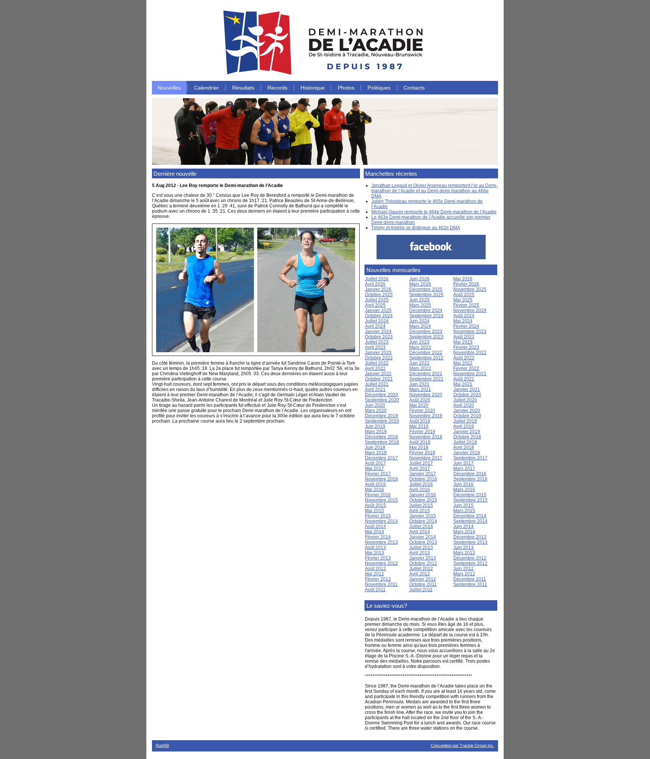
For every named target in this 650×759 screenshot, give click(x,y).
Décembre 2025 (425, 289)
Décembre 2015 (469, 494)
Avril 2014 (419, 531)
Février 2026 (466, 284)
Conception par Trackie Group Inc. (462, 745)
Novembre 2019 (425, 415)
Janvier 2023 (378, 352)
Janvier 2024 (378, 331)
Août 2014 (375, 526)
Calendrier (206, 88)
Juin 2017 (463, 463)
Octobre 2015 (423, 500)
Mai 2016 (374, 489)
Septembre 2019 (382, 421)
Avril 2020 (463, 405)
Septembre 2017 (470, 458)
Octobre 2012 (423, 563)
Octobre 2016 (423, 479)
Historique (313, 88)
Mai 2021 (462, 384)
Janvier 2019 (466, 431)
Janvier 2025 (378, 310)
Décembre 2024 (425, 310)
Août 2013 (375, 547)
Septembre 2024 (426, 315)
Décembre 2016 (469, 473)
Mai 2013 (374, 552)
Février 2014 (378, 537)
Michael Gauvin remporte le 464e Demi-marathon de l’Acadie (434, 211)
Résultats (243, 88)
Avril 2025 (375, 305)
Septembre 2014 (470, 521)
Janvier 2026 (378, 289)
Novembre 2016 (381, 479)
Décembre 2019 (381, 415)
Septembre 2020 (382, 400)
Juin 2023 (419, 342)
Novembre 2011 (381, 584)
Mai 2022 (462, 363)
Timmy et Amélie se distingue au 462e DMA (415, 227)
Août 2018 (419, 442)
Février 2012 (378, 579)
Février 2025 (466, 305)
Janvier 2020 (466, 410)
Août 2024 (463, 315)
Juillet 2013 (421, 547)
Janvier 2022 (378, 373)
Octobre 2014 (423, 521)
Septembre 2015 (470, 500)
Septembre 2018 (382, 442)
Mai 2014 (374, 531)
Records (277, 88)
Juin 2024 (419, 321)
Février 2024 (466, 326)
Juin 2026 (419, 278)
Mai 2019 (418, 426)
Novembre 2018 (425, 437)
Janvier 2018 (466, 452)
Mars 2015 (464, 510)
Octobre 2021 (379, 379)
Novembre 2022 (469, 352)
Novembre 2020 (425, 394)
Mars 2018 (376, 452)
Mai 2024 (462, 321)
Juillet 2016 (421, 484)
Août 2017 (375, 463)
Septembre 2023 (426, 336)
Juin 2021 (419, 384)
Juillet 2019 (465, 421)
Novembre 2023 (469, 331)
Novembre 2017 (425, 458)
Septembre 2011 (470, 584)
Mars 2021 (420, 389)
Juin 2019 (375, 426)
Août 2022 (463, 357)
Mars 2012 (464, 573)
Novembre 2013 (381, 542)
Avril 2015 (419, 510)
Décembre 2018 (381, 437)
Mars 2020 (376, 410)
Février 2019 (422, 431)
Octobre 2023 (379, 336)
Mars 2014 (464, 531)
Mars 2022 (420, 368)
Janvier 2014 (422, 537)
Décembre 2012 (469, 558)
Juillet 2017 (421, 463)
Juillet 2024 (377, 321)
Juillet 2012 (421, 568)
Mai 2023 (462, 342)
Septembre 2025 (426, 294)
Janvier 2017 (422, 473)
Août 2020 (419, 400)
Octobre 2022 (379, 357)
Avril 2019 (463, 426)
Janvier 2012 (422, 579)
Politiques (379, 88)
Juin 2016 (463, 484)
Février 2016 (378, 494)
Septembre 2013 (470, 542)
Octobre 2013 (423, 542)
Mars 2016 (464, 489)
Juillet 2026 (377, 278)
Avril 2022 (375, 368)
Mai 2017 (374, 468)
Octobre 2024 (379, 315)
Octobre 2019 (467, 415)
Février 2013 (378, 558)
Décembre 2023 (425, 331)
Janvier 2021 (466, 389)
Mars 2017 (464, 468)
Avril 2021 (375, 389)
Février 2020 (422, 410)
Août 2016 (375, 484)
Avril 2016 (419, 489)
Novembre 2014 (381, 521)
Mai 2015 (374, 510)
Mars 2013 (464, 552)
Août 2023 (463, 336)
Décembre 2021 (425, 373)
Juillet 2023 (377, 342)
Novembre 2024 (469, 310)
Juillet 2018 (465, 442)
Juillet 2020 (465, 400)
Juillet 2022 (377, 363)
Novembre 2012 (381, 563)
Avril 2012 (419, 573)
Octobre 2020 (467, 394)
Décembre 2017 (381, 458)
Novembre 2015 (381, 500)
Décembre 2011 (469, 579)
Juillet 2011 (421, 589)
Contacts (414, 88)
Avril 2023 (375, 347)
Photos (346, 88)
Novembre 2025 (469, 289)
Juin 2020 (375, 405)
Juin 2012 (463, 568)
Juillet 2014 (421, 526)
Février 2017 (378, 473)
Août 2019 (419, 421)
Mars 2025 (420, 305)
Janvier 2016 (422, 494)
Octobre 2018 (467, 437)
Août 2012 (375, 568)
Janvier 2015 (422, 516)
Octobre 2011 (423, 584)
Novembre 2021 (469, 373)
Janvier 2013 (422, 558)
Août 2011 (375, 589)
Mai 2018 (418, 447)
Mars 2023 (420, 347)
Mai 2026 (462, 278)
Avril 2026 (375, 284)
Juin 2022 (419, 363)
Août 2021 (463, 379)
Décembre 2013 (469, 537)
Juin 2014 (463, 526)
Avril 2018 (463, 447)
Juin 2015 (463, 505)
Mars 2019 (376, 431)
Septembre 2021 (426, 379)
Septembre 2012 (470, 563)
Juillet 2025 (377, 300)
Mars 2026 (420, 284)
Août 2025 (463, 294)
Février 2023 (466, 347)
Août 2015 (375, 505)
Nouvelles (169, 88)
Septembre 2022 (426, 357)
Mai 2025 (462, 300)
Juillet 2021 (377, 384)
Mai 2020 (418, 405)
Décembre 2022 (425, 352)
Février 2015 (378, 516)
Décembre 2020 (381, 394)
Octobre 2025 (379, 294)
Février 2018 (422, 452)
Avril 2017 (419, 468)
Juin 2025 (419, 300)
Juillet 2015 (421, 505)
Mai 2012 (374, 573)
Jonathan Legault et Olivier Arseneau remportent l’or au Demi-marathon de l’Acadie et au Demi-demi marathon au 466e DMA (434, 191)
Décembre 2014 (469, 516)
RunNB (162, 745)
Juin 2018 (375, 447)
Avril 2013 (419, 552)
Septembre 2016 (470, 479)
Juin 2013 (463, 547)
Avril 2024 (375, 326)
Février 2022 (466, 368)
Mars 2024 (420, 326)
